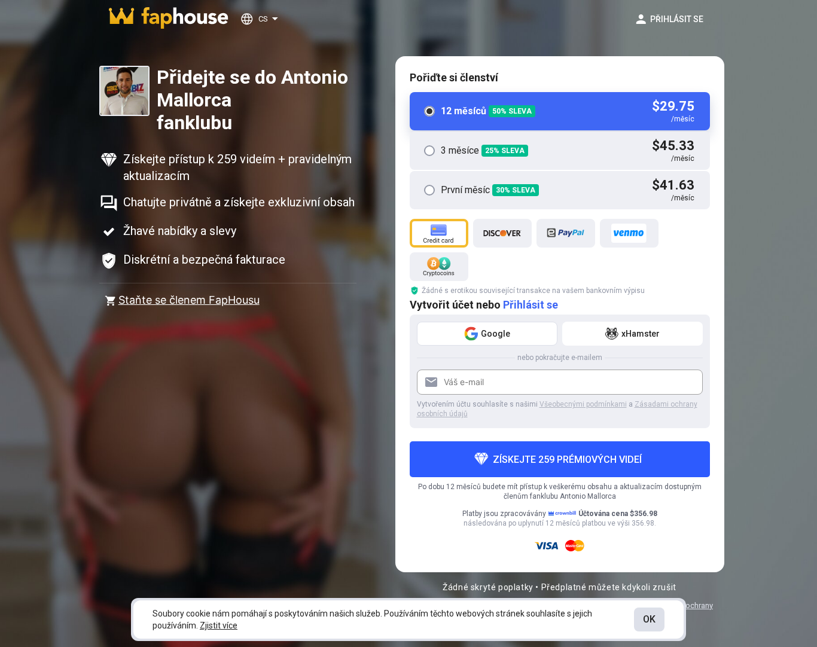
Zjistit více (218, 625)
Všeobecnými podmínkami (583, 404)
